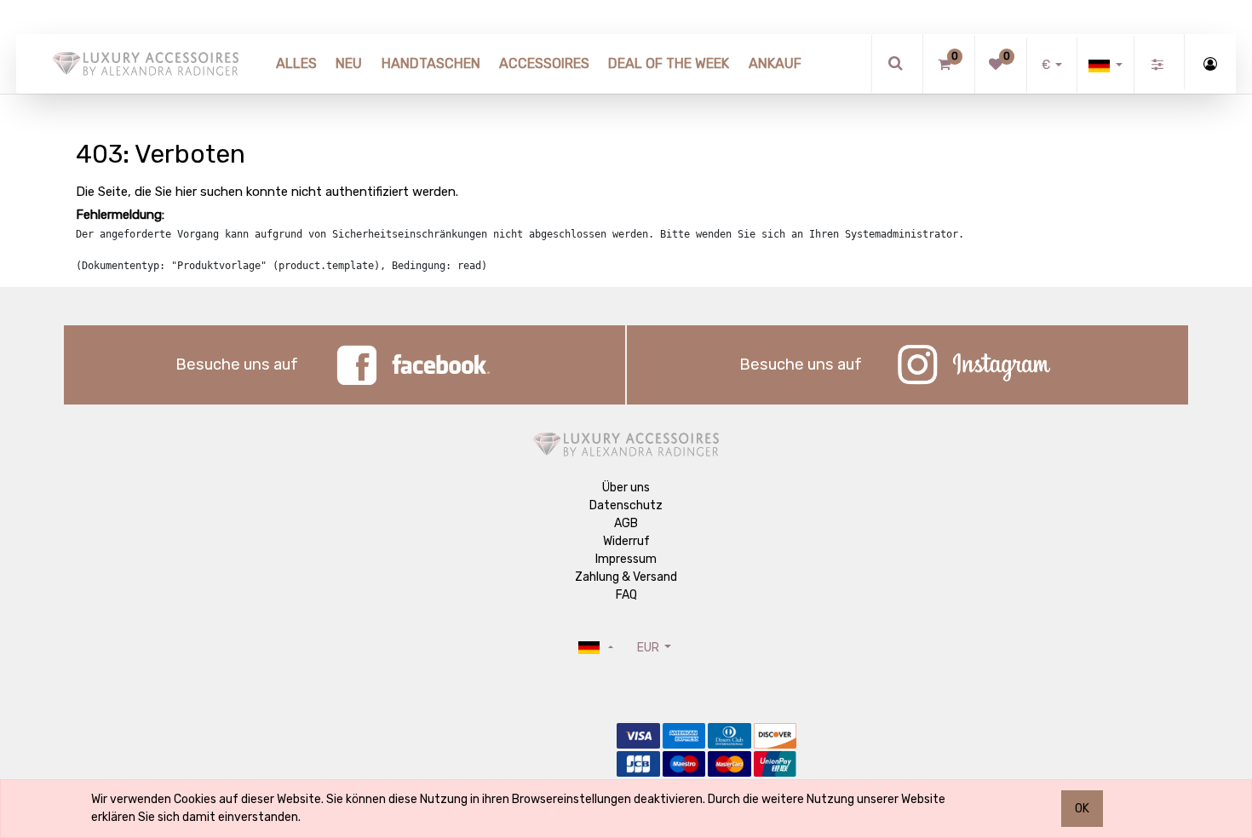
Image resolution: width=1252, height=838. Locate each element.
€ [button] (1047, 65)
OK (1082, 808)
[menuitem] (296, 64)
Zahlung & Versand (626, 577)
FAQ (626, 595)
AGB (626, 523)
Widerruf (626, 541)
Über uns (626, 487)
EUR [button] (649, 647)
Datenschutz (626, 505)
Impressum (626, 559)
